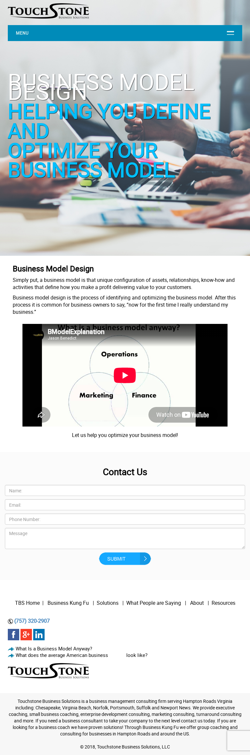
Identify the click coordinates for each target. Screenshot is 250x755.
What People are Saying (153, 602)
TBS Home (27, 602)
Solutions (107, 602)
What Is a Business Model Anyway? (54, 648)
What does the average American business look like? (81, 655)
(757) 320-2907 (32, 620)
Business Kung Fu (68, 602)
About (197, 602)
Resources (223, 602)
